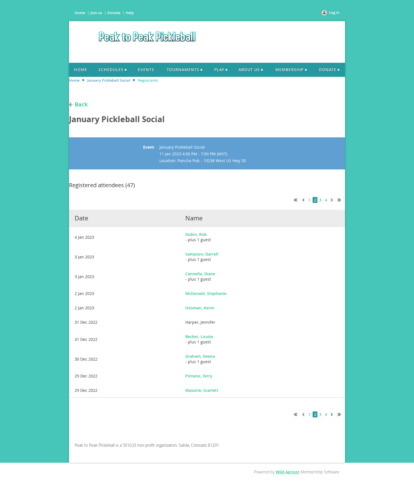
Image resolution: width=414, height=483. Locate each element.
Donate (113, 12)
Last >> (341, 199)
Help (130, 12)
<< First (294, 199)
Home (80, 12)
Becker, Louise (199, 336)
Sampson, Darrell (201, 254)
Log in (334, 12)
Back (81, 104)
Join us (96, 12)
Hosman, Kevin (199, 307)
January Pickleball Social (108, 80)
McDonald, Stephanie (205, 293)
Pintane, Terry (198, 376)
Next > (333, 199)
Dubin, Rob (196, 234)
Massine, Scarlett (201, 390)
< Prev (303, 199)
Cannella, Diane (200, 273)
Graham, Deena (200, 356)
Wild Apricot (287, 472)
